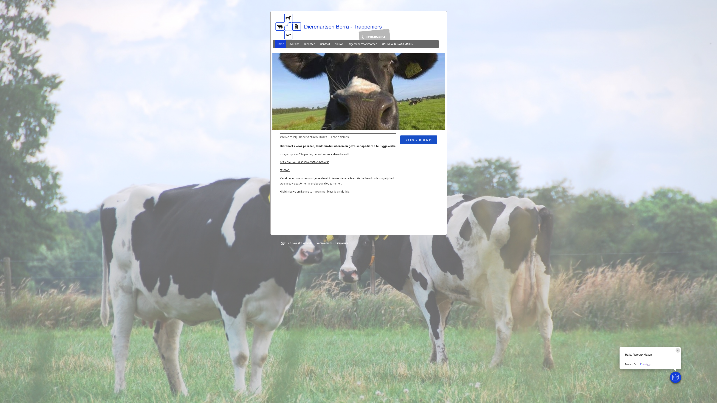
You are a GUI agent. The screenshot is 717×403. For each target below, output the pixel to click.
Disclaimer (342, 243)
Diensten (309, 44)
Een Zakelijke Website (300, 243)
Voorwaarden (324, 243)
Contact (325, 44)
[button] (675, 377)
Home (280, 44)
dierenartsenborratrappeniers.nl (358, 27)
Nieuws (339, 44)
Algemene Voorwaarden (362, 44)
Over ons (294, 44)
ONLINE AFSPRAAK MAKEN (397, 44)
